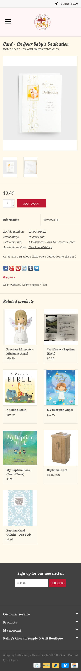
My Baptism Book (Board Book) (18, 472)
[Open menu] (8, 21)
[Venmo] (64, 665)
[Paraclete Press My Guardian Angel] (61, 387)
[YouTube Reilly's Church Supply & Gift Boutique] (44, 595)
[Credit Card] (73, 665)
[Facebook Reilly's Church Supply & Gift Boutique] (29, 595)
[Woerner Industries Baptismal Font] (61, 448)
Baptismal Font (57, 470)
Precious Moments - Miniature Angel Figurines (19, 352)
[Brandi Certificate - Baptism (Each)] (61, 327)
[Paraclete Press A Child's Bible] (20, 387)
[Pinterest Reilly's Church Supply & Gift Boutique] (36, 595)
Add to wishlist (11, 284)
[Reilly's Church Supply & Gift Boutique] (48, 21)
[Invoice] (36, 665)
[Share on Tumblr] (30, 268)
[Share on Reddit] (24, 268)
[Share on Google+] (11, 268)
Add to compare (31, 284)
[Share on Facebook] (5, 268)
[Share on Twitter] (36, 268)
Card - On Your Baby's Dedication (36, 49)
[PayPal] (45, 665)
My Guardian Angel (60, 409)
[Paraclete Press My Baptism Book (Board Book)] (20, 448)
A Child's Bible (16, 409)
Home (7, 49)
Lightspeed (12, 660)
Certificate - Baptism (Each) (61, 351)
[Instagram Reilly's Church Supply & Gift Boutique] (51, 595)
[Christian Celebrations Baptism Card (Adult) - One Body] (20, 508)
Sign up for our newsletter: (40, 573)
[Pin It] (18, 268)
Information (11, 219)
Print (44, 284)
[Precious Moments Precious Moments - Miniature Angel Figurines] (20, 327)
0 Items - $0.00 (69, 3)
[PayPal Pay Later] (55, 665)
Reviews (51, 219)
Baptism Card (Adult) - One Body (19, 532)
